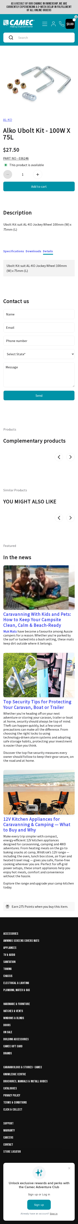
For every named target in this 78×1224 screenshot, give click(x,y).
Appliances (9, 948)
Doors (7, 1025)
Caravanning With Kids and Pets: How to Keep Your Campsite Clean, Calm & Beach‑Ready (37, 619)
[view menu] (44, 24)
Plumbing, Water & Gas (16, 990)
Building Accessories (16, 1039)
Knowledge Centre (14, 1074)
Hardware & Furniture (16, 1004)
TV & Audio (9, 955)
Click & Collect (12, 1110)
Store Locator (12, 1152)
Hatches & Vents (13, 1011)
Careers (8, 1138)
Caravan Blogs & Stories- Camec (22, 1067)
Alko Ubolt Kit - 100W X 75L (36, 133)
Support (8, 1123)
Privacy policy (11, 1095)
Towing (7, 969)
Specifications (13, 251)
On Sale (7, 1032)
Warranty (9, 1131)
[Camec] (19, 24)
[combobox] (43, 37)
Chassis (7, 976)
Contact (8, 1145)
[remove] (7, 174)
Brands (7, 1053)
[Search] (11, 37)
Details (48, 251)
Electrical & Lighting (16, 983)
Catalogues (10, 1088)
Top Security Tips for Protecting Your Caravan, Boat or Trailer (37, 704)
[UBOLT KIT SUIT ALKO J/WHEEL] (39, 81)
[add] (37, 174)
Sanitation (9, 962)
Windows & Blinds (13, 1018)
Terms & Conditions (15, 1103)
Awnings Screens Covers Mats (21, 941)
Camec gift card (12, 1046)
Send (39, 395)
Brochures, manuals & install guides (25, 1081)
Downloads (33, 251)
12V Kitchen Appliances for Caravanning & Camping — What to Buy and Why (37, 824)
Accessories (10, 934)
